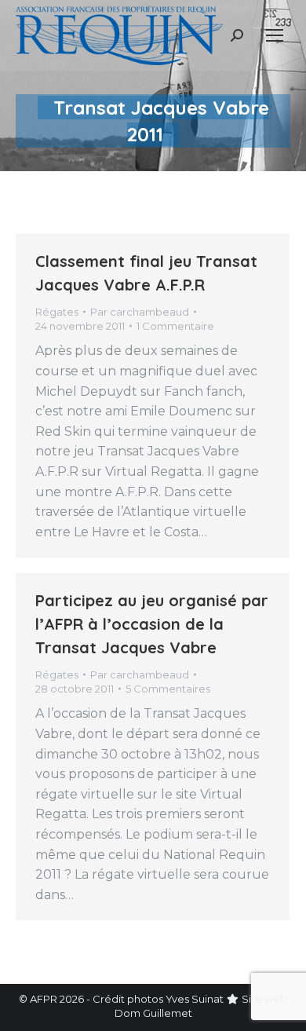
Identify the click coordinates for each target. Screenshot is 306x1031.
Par (139, 311)
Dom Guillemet (153, 1013)
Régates (56, 311)
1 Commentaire (175, 326)
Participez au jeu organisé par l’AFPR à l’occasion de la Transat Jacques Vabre (151, 623)
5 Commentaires (168, 688)
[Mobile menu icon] (274, 35)
